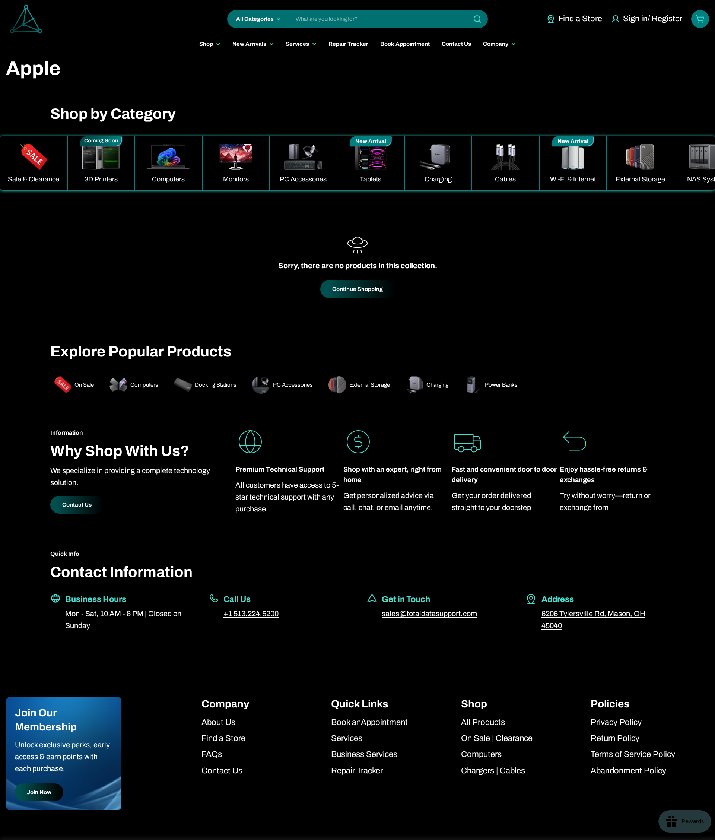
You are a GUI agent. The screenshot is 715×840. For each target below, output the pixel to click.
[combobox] (357, 19)
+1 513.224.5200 (251, 613)
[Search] (477, 19)
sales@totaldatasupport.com (429, 613)
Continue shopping (357, 289)
